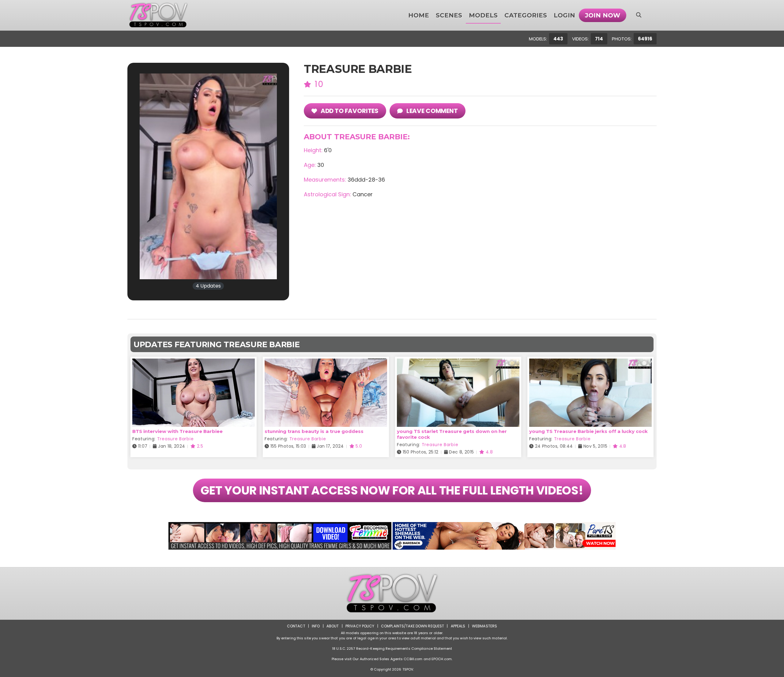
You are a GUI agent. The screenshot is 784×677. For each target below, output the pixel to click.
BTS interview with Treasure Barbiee (177, 431)
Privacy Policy (360, 626)
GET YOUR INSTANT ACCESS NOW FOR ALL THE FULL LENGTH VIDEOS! (392, 490)
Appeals (458, 626)
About (332, 626)
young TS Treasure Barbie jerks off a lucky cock (588, 431)
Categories (525, 15)
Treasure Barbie (175, 439)
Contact (296, 626)
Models (483, 15)
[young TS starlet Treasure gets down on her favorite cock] (458, 362)
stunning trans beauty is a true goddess (314, 431)
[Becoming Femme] (279, 536)
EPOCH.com (442, 658)
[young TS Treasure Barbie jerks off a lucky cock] (590, 362)
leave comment (431, 111)
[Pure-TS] (504, 536)
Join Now (602, 15)
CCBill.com (413, 658)
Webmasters (484, 626)
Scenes (449, 15)
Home (418, 15)
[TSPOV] (158, 15)
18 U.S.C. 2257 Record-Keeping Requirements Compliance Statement (392, 648)
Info (316, 626)
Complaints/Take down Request (412, 626)
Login (564, 15)
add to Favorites (349, 111)
